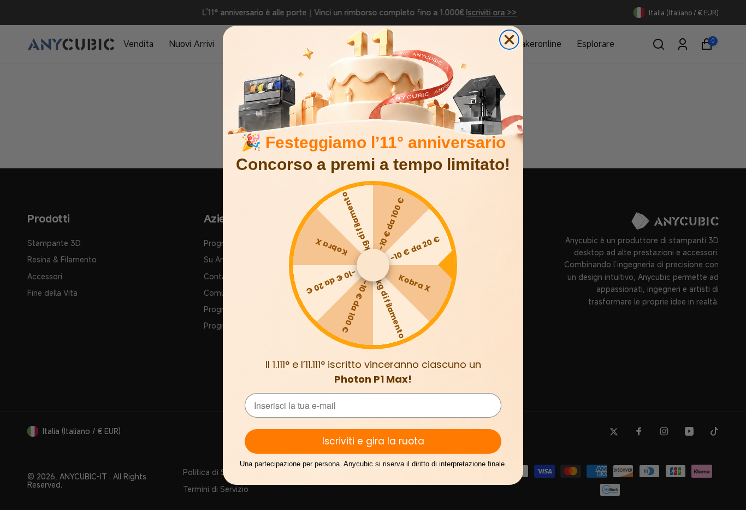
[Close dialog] (509, 39)
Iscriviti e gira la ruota (373, 441)
